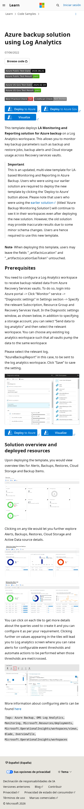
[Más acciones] (75, 14)
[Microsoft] (42, 5)
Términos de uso (14, 798)
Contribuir (55, 787)
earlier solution (42, 202)
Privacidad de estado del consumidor (48, 792)
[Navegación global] (4, 5)
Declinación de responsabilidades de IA (29, 781)
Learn (9, 14)
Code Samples (27, 14)
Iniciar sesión (72, 5)
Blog (38, 787)
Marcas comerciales (42, 798)
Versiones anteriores (16, 787)
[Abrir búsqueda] (58, 5)
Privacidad (10, 792)
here (17, 709)
